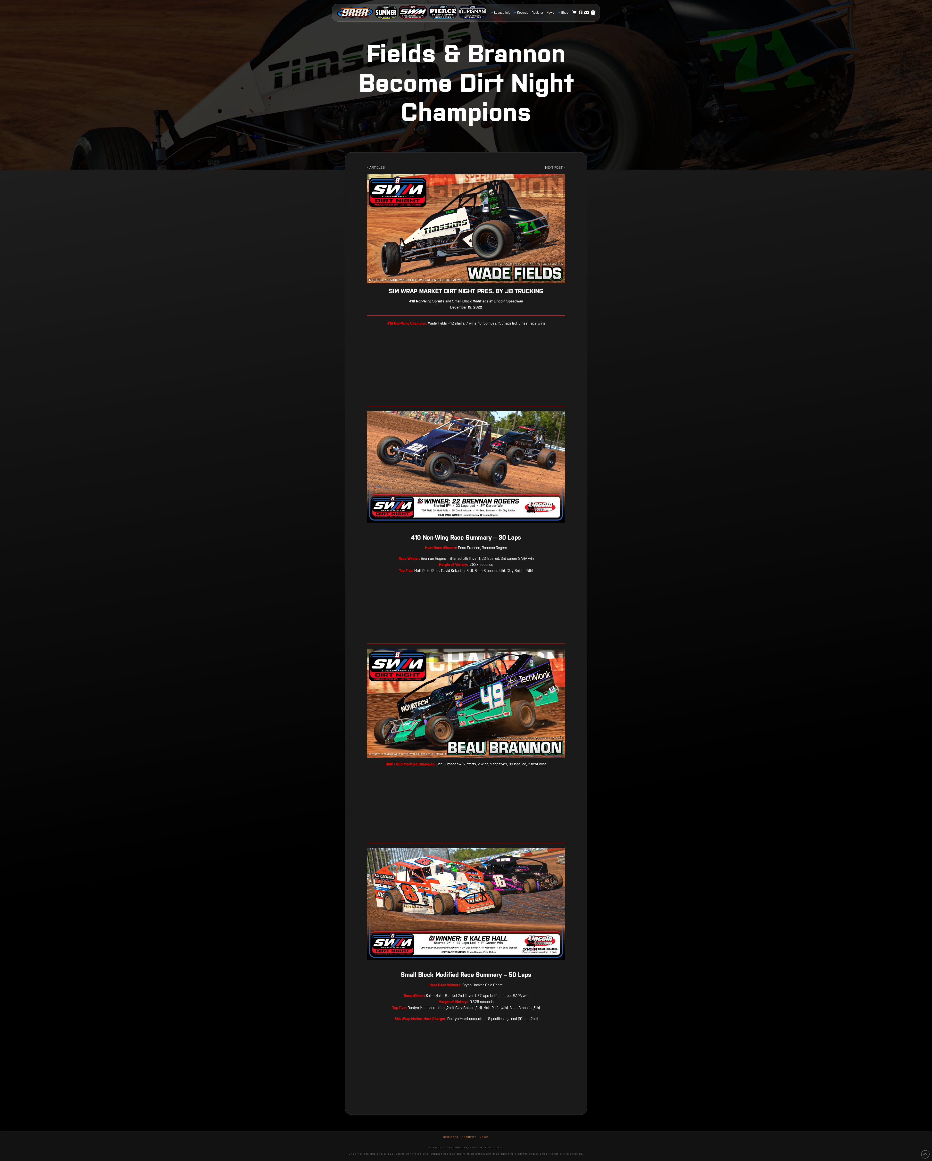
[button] (593, 12)
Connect (469, 1137)
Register (450, 1137)
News (484, 1137)
